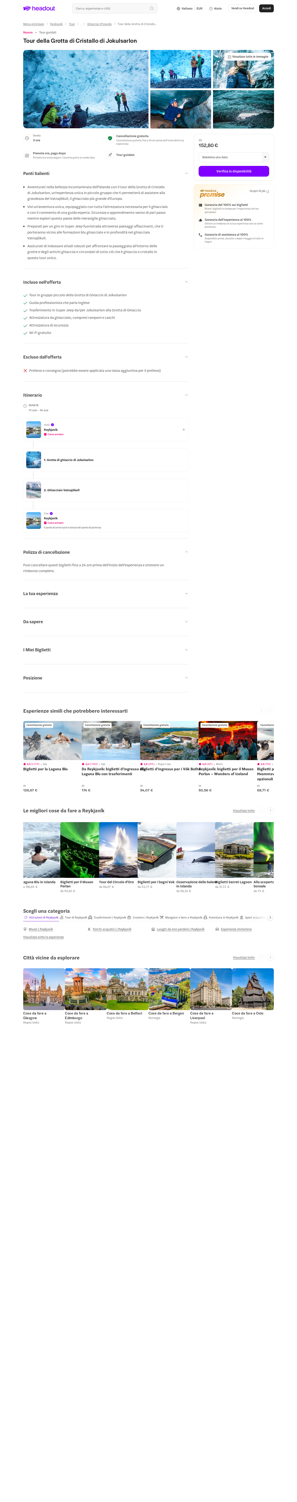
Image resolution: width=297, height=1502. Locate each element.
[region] (56, 740)
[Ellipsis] (81, 25)
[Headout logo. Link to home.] (39, 8)
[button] (85, 89)
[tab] (41, 918)
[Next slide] (270, 810)
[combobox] (114, 8)
